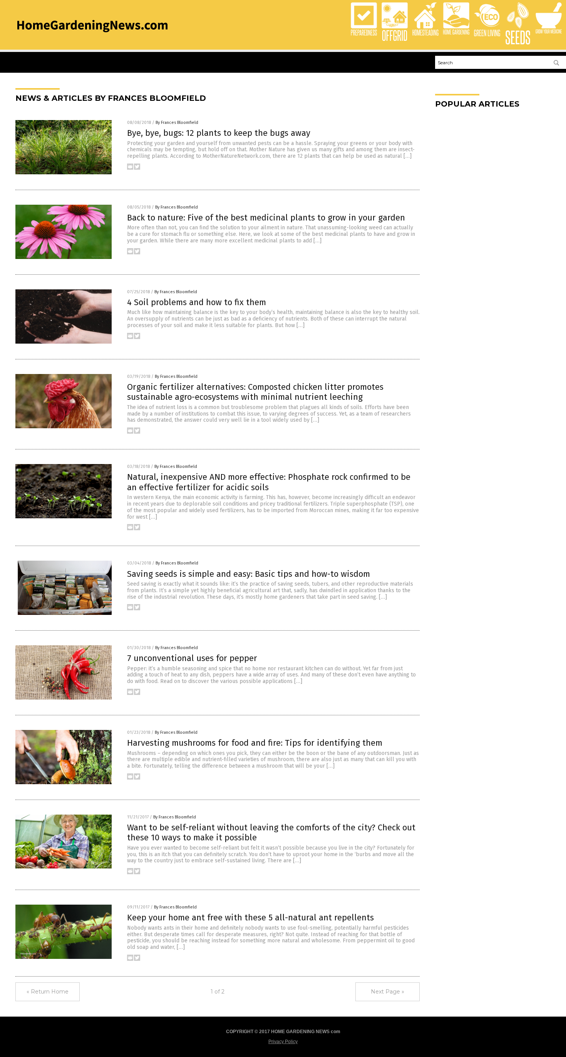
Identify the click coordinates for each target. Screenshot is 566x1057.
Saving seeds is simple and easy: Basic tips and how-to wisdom (248, 574)
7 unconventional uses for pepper (192, 658)
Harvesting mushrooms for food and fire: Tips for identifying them (254, 743)
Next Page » (387, 991)
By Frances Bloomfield (177, 122)
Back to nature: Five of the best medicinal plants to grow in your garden (266, 217)
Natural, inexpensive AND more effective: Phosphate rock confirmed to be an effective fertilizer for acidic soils (268, 482)
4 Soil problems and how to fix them (196, 302)
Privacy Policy (283, 1041)
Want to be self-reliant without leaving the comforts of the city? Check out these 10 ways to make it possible (271, 832)
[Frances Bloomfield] (92, 34)
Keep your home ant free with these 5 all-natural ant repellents (250, 917)
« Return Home (48, 991)
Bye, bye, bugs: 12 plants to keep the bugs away (218, 133)
